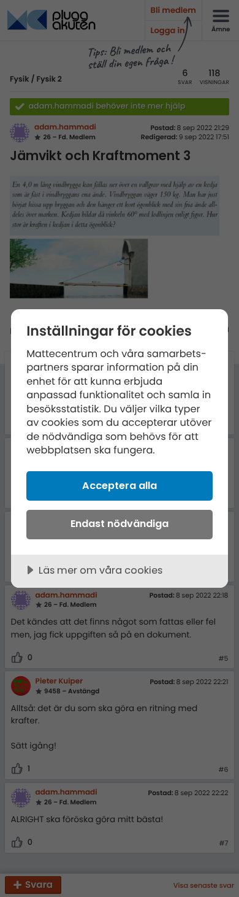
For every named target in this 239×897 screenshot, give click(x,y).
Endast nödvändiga (119, 524)
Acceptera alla (119, 486)
